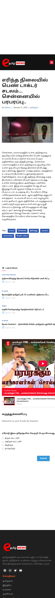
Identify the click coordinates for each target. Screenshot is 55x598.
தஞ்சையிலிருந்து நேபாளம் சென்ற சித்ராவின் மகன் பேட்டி (26, 278)
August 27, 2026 (10, 282)
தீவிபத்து (34, 231)
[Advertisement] (27, 27)
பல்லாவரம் (8, 236)
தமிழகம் (34, 108)
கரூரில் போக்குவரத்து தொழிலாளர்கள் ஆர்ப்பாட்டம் (23, 309)
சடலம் (11, 231)
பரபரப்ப (44, 231)
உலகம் (5, 291)
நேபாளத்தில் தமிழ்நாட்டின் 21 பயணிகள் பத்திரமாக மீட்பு (25, 295)
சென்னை (22, 231)
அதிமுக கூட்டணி (13, 442)
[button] (52, 62)
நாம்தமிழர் (10, 449)
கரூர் (4, 306)
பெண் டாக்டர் (22, 236)
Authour (7, 108)
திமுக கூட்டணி (12, 438)
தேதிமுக (9, 445)
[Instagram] (10, 570)
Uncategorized (9, 275)
